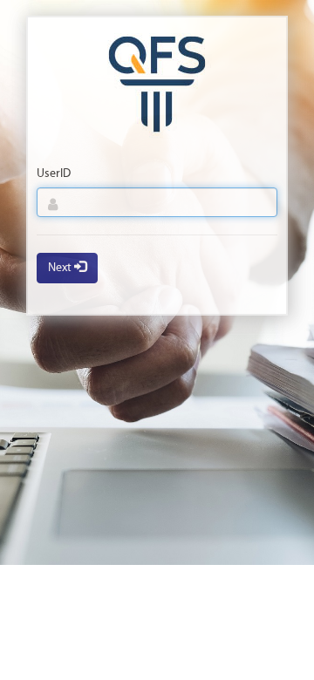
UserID (54, 173)
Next (61, 268)
